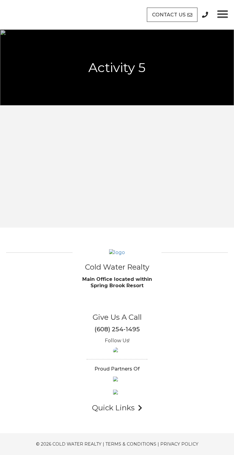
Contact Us (169, 15)
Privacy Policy (179, 444)
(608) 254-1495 (117, 329)
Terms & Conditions (130, 444)
